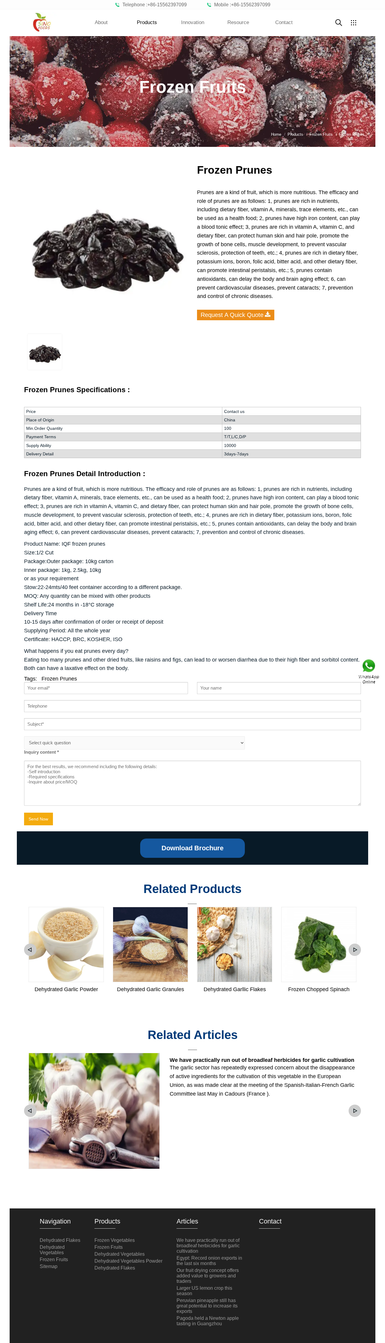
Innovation (192, 22)
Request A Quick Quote (232, 315)
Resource (238, 22)
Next (355, 950)
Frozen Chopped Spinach (319, 989)
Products (147, 22)
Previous (30, 950)
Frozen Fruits (54, 1259)
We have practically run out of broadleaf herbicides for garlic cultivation (262, 1060)
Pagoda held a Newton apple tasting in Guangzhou (208, 1321)
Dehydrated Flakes (60, 1240)
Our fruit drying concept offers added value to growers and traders (208, 1276)
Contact (284, 22)
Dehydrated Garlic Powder (66, 989)
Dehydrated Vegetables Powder (128, 1261)
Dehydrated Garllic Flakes (235, 989)
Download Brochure (192, 848)
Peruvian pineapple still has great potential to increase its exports (207, 1306)
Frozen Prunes (59, 679)
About (101, 22)
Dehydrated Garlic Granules (150, 989)
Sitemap (48, 1266)
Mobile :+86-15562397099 (241, 4)
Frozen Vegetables (114, 1240)
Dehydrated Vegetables (52, 1250)
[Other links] (353, 22)
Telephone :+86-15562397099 (153, 4)
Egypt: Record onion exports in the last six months (209, 1260)
